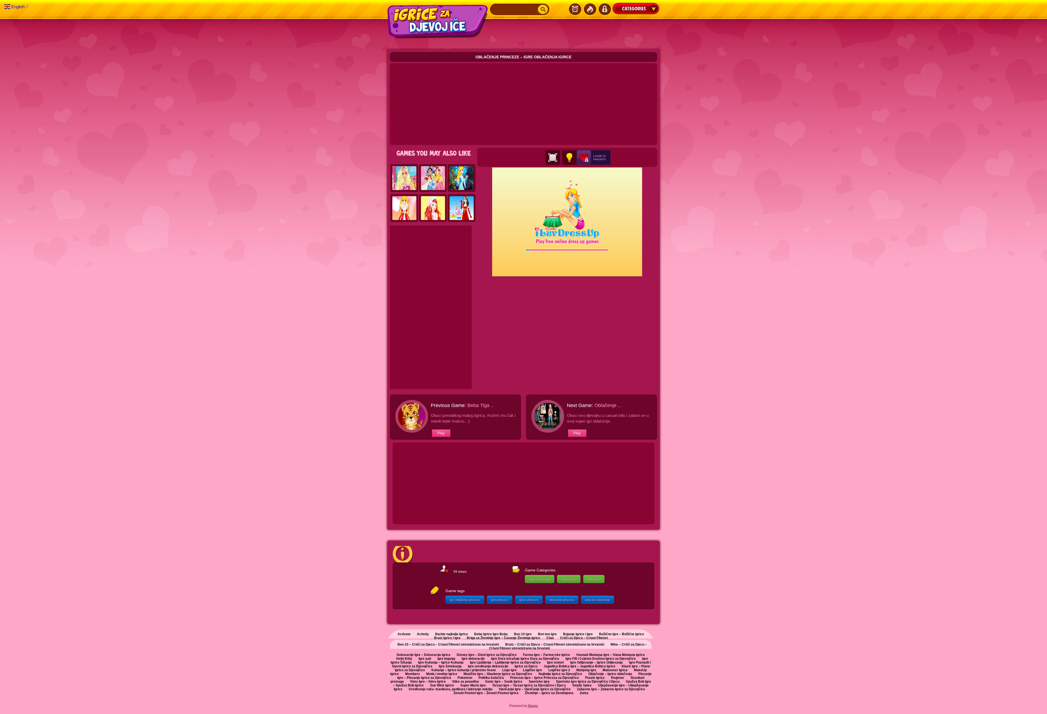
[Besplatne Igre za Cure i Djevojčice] (438, 21)
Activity (423, 634)
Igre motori (555, 662)
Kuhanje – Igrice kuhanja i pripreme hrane (463, 670)
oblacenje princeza (561, 599)
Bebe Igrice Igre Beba (491, 634)
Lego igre (509, 670)
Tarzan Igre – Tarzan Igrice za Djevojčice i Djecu (529, 685)
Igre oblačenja (539, 579)
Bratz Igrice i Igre (447, 638)
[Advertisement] (523, 104)
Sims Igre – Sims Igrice (428, 681)
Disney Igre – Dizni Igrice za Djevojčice (487, 655)
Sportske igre (539, 681)
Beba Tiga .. (480, 405)
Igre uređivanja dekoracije (488, 666)
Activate (404, 634)
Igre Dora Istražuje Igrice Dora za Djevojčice (525, 659)
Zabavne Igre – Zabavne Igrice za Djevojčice (611, 689)
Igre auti (425, 659)
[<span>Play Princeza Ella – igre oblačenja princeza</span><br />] (461, 208)
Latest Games (575, 9)
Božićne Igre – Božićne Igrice (621, 634)
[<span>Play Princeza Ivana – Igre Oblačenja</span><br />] (433, 208)
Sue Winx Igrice (442, 685)
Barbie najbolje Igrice (451, 634)
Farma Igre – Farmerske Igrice (546, 655)
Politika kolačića (491, 678)
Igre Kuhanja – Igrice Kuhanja (441, 662)
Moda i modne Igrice (441, 674)
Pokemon (465, 678)
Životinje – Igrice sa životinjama (549, 693)
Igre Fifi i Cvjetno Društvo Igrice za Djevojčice (600, 659)
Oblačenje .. (607, 405)
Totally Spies (582, 685)
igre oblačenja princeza (465, 599)
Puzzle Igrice (595, 678)
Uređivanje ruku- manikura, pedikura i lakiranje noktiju (450, 689)
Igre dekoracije (473, 659)
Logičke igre (532, 670)
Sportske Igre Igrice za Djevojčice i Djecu (587, 681)
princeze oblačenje (597, 599)
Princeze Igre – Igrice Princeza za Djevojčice (544, 678)
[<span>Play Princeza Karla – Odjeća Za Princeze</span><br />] (404, 208)
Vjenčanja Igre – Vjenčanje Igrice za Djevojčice (535, 689)
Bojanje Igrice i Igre (578, 634)
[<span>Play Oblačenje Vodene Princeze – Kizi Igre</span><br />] (461, 178)
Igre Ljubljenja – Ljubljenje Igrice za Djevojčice (505, 662)
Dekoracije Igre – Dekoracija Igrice (423, 655)
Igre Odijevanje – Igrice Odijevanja (596, 662)
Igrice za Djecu (526, 666)
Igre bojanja (446, 659)
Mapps (533, 706)
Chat (550, 638)
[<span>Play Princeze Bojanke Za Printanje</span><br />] (433, 178)
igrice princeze (528, 599)
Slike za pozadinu (465, 681)
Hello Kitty (404, 659)
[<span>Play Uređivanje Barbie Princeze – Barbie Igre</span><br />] (404, 178)
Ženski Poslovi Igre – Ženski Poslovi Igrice (486, 693)
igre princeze (499, 599)
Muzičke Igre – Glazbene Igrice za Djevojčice (498, 674)
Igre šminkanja (450, 666)
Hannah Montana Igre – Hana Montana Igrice (610, 655)
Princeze (593, 579)
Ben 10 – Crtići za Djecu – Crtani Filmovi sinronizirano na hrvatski (448, 644)
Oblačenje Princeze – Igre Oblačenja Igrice (523, 57)
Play (441, 433)
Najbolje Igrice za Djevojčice (560, 674)
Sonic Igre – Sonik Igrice (503, 681)
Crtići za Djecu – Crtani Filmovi (584, 638)
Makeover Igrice (615, 670)
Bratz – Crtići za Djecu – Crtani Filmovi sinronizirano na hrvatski (554, 644)
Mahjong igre (586, 670)
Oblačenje (568, 579)
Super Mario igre (473, 685)
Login (604, 9)
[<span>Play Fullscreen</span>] (553, 157)
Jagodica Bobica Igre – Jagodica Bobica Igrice (579, 666)
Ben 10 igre (523, 634)
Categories (635, 8)
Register (617, 678)
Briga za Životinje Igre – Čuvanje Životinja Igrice (503, 638)
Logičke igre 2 (559, 670)
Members (412, 674)
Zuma (584, 693)
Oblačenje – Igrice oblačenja (610, 674)
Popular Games (590, 9)
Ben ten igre (547, 634)
